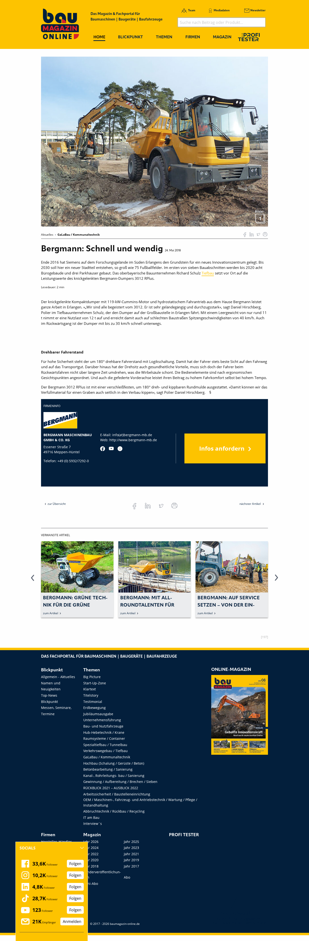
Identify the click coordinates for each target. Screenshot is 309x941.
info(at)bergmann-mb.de (132, 435)
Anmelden (72, 921)
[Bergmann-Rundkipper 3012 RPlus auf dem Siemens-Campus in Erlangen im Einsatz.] (154, 141)
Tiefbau (208, 273)
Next (276, 580)
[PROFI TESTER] (249, 37)
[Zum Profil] (120, 448)
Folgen (75, 863)
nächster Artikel (250, 504)
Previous (33, 580)
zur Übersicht (57, 504)
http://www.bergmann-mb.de (133, 440)
